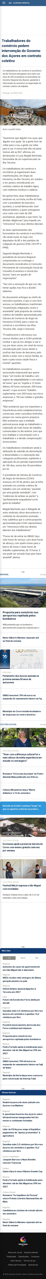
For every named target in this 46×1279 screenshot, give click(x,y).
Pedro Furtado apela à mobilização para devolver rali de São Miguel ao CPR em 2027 (22, 1050)
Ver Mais (43, 575)
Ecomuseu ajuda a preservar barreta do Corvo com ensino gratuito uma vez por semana (23, 847)
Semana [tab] (23, 958)
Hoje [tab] (9, 958)
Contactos (35, 1257)
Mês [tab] (37, 958)
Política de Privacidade (17, 1265)
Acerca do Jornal (15, 1252)
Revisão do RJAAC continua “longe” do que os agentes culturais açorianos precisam (22, 808)
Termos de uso (30, 1261)
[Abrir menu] (4, 3)
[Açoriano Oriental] (23, 1246)
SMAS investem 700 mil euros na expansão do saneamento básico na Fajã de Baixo (23, 698)
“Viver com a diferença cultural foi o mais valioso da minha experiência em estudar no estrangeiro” (22, 757)
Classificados (23, 1257)
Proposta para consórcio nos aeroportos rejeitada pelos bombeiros (20, 615)
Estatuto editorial (31, 1252)
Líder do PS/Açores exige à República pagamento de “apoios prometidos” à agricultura (21, 1132)
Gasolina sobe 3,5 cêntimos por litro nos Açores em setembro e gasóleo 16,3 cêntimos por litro (23, 1014)
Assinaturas (33, 1265)
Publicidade (11, 1257)
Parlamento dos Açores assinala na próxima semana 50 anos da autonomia (21, 679)
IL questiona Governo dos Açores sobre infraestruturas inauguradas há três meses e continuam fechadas (22, 1117)
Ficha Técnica (15, 1261)
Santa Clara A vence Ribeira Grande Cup (22, 1171)
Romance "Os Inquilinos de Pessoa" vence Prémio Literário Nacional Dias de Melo (22, 1198)
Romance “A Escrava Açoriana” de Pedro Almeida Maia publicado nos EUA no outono (23, 776)
